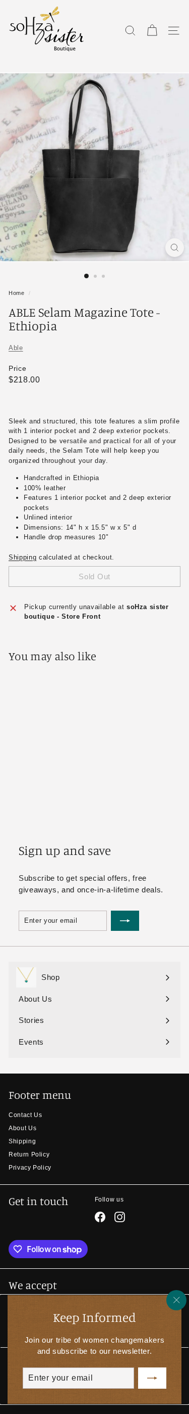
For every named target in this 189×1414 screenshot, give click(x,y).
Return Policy (29, 1154)
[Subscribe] (152, 1378)
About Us (22, 1128)
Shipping (22, 557)
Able (16, 348)
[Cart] (152, 31)
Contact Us (25, 1115)
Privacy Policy (30, 1167)
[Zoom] (174, 247)
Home (17, 293)
